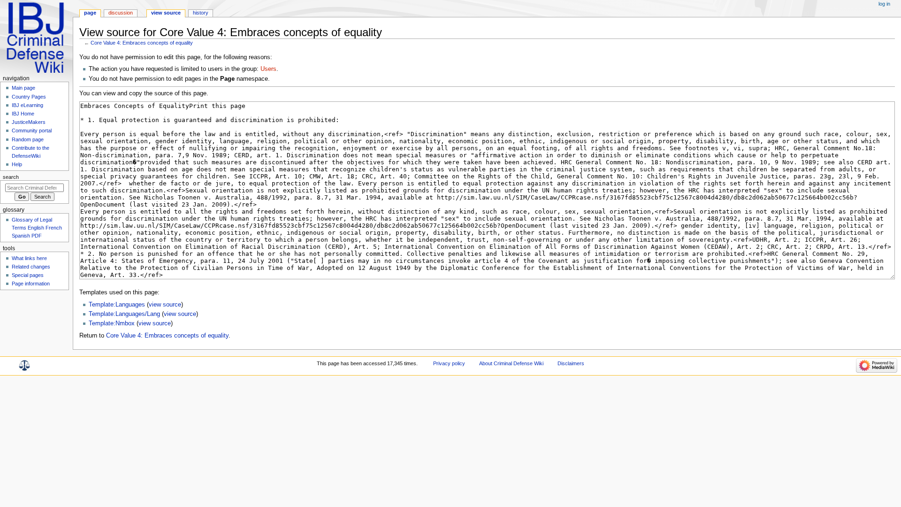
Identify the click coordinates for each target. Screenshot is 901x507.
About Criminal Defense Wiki (511, 363)
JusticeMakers (29, 122)
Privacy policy (449, 363)
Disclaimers (570, 363)
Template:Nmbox (112, 323)
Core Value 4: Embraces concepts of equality (142, 43)
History (200, 12)
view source (165, 304)
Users (268, 69)
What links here (29, 258)
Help (17, 164)
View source (166, 12)
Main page (23, 88)
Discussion (120, 12)
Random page (28, 139)
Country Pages (29, 97)
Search (11, 177)
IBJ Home (23, 113)
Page (90, 12)
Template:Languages (117, 304)
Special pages (28, 275)
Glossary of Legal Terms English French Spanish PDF (37, 227)
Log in (884, 4)
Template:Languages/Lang (124, 314)
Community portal (32, 130)
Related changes (31, 266)
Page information (31, 283)
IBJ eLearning (27, 105)
